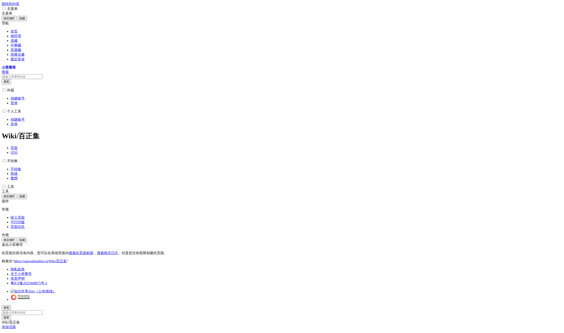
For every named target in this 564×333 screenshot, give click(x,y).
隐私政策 (18, 269)
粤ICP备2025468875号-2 (29, 283)
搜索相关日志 (107, 253)
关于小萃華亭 (21, 274)
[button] (4, 8)
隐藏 (22, 18)
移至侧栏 (9, 18)
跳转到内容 (10, 4)
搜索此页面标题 (81, 253)
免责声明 (18, 278)
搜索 (6, 81)
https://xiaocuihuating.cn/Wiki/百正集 (40, 261)
